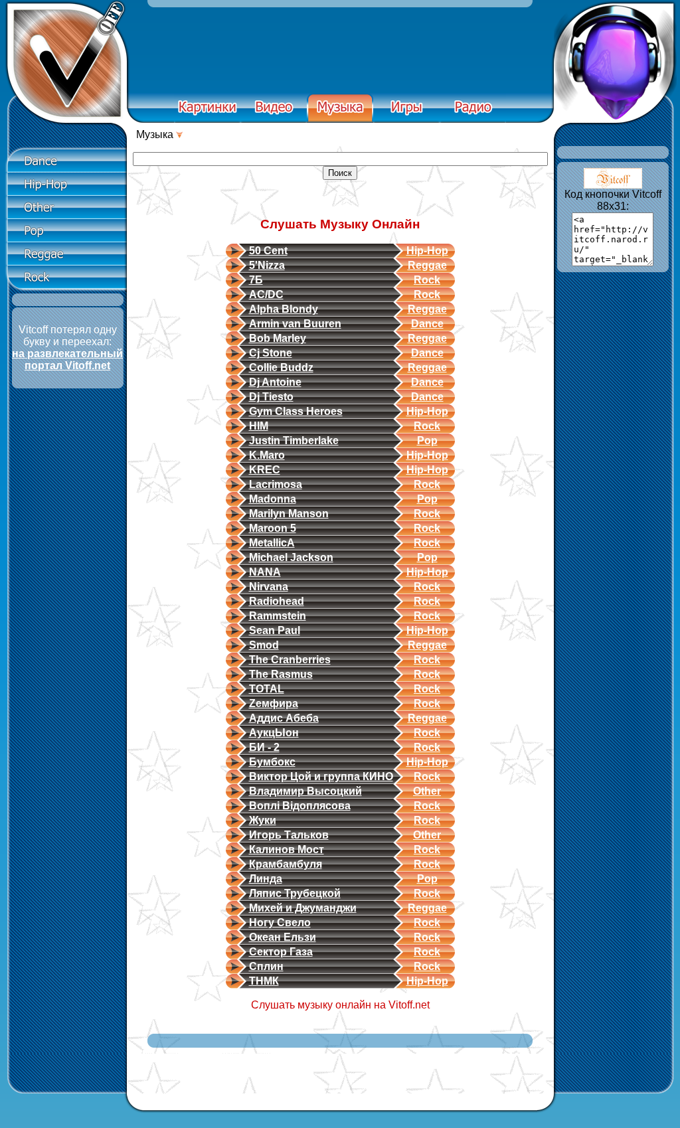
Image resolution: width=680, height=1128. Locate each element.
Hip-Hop (427, 250)
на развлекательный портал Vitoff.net (67, 359)
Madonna (272, 499)
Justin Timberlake (294, 440)
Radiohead (276, 601)
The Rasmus (281, 674)
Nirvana (268, 586)
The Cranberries (290, 659)
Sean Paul (274, 630)
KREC (264, 469)
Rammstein (277, 615)
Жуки (262, 820)
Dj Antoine (275, 382)
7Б (256, 279)
